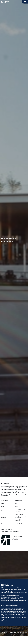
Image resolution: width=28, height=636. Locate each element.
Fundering (17, 516)
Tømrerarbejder (18, 519)
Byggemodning (18, 517)
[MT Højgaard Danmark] (5, 2)
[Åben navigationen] (25, 2)
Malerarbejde (17, 520)
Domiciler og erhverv (19, 514)
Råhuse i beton (22, 516)
